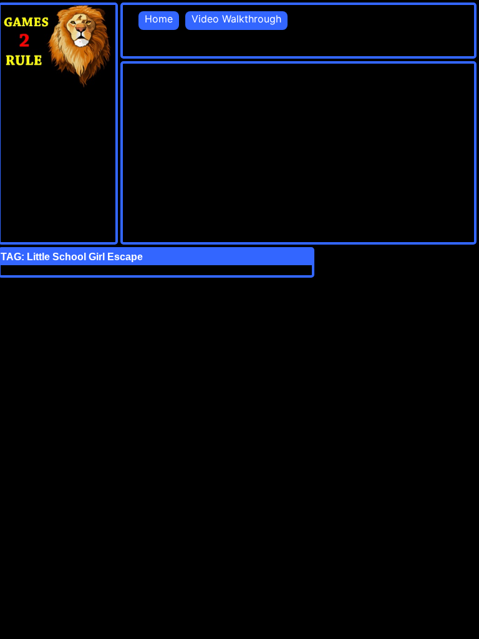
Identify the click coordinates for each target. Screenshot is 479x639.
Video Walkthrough (236, 18)
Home (159, 18)
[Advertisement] (301, 151)
